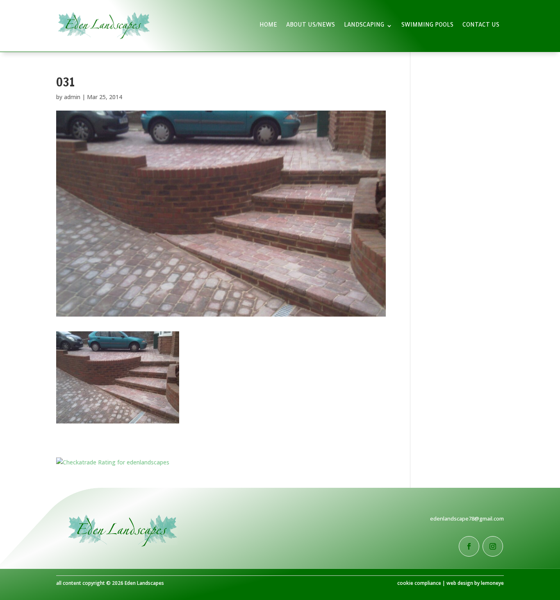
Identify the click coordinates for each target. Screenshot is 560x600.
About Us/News (310, 26)
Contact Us (480, 26)
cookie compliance (419, 583)
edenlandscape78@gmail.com (467, 518)
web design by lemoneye (475, 583)
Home (268, 26)
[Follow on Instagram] (493, 546)
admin (72, 97)
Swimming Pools (427, 26)
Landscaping (364, 26)
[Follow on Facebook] (469, 546)
